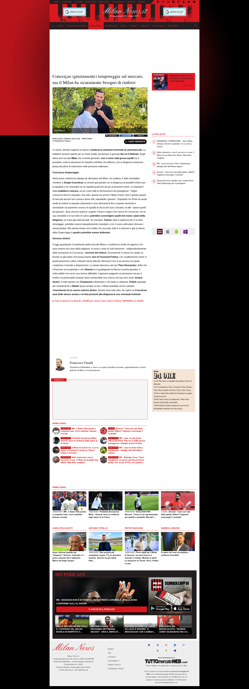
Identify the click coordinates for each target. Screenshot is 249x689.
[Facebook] (158, 2)
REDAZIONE (91, 2)
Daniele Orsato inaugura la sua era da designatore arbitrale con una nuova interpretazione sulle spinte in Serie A (171, 408)
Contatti (112, 657)
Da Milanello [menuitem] (111, 26)
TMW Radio (104, 2)
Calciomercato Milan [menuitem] (77, 26)
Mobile (111, 649)
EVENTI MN (66, 2)
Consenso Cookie (115, 669)
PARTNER (78, 2)
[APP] (160, 231)
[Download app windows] (194, 2)
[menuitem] (53, 26)
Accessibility (113, 661)
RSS (109, 653)
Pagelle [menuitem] (133, 26)
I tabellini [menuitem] (144, 26)
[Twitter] (163, 2)
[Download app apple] (184, 2)
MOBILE (141, 2)
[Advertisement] (173, 255)
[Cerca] (196, 26)
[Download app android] (189, 2)
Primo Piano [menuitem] (96, 26)
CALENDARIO (118, 2)
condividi (126, 136)
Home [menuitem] (60, 26)
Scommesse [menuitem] (158, 26)
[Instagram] (168, 2)
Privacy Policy (114, 665)
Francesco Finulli (62, 141)
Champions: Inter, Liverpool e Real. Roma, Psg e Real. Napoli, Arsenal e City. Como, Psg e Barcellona (173, 390)
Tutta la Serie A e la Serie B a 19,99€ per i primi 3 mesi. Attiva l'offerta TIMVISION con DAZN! (99, 301)
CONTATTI (131, 2)
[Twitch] (179, 2)
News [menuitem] (123, 26)
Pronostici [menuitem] (173, 26)
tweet (140, 136)
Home (56, 2)
